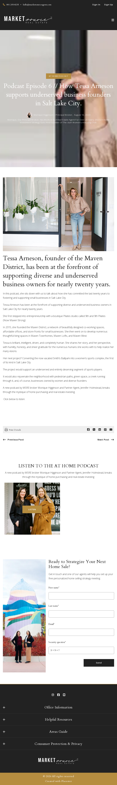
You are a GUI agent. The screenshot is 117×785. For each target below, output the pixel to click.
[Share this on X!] (94, 429)
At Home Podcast (58, 76)
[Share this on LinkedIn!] (99, 429)
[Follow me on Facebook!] (58, 695)
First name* (54, 587)
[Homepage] (28, 20)
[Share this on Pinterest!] (105, 429)
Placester (66, 781)
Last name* (54, 606)
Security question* (57, 642)
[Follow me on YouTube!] (64, 695)
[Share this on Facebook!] (88, 429)
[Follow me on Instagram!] (52, 695)
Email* (52, 624)
